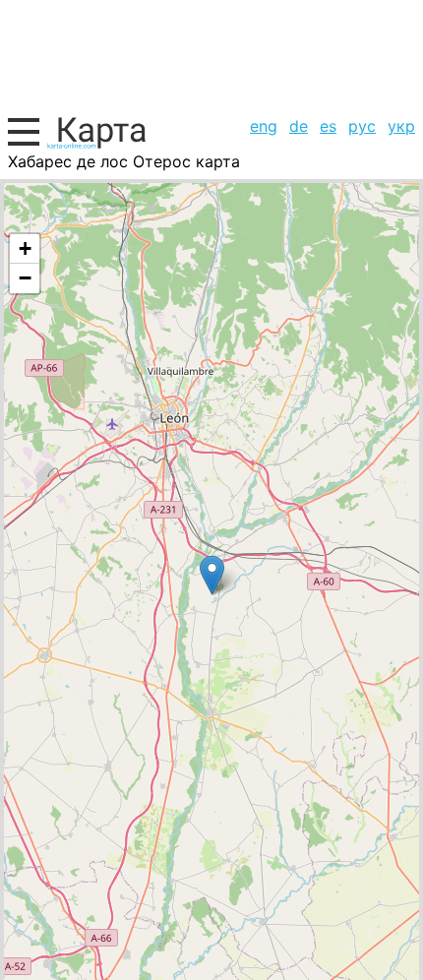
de (298, 126)
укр (401, 126)
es (328, 126)
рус (362, 126)
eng (263, 126)
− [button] (25, 278)
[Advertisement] (211, 55)
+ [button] (25, 248)
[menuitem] (263, 126)
